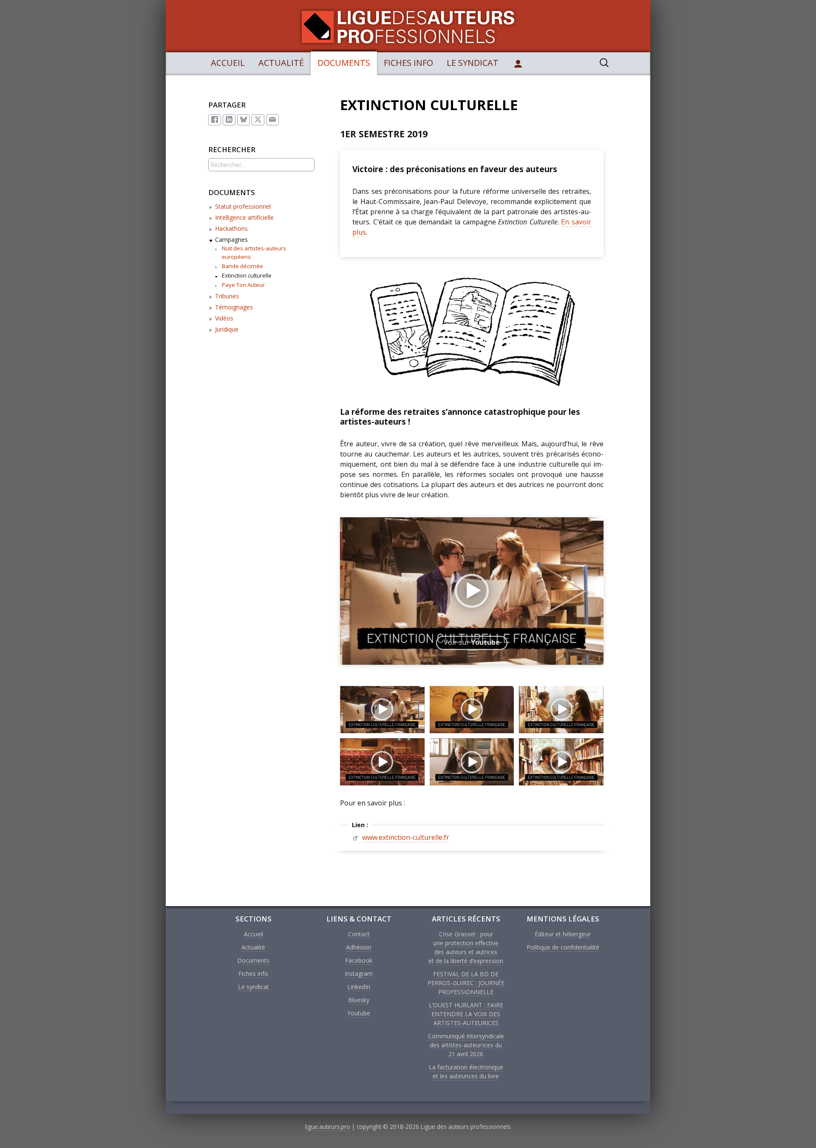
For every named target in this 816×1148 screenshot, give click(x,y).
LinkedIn (229, 119)
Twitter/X (258, 119)
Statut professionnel (243, 206)
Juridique (226, 329)
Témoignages (234, 307)
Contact (359, 934)
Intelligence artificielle (244, 217)
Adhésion (358, 947)
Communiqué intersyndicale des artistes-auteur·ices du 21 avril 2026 (466, 1045)
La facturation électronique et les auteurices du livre (466, 1071)
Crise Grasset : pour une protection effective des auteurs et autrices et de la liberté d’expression (465, 947)
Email (272, 119)
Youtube (358, 1013)
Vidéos (224, 318)
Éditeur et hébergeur (563, 934)
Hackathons (231, 228)
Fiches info (408, 62)
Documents (343, 62)
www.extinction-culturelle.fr (405, 837)
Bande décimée (242, 266)
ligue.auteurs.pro (327, 1126)
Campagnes (231, 239)
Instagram (359, 973)
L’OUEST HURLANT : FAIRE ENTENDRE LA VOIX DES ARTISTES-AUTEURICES (466, 1014)
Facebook (214, 119)
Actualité (281, 62)
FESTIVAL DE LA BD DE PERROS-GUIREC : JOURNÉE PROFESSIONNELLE (466, 983)
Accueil (228, 62)
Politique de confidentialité (563, 947)
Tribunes (227, 296)
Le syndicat (473, 62)
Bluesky (243, 119)
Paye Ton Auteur (243, 285)
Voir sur (472, 642)
